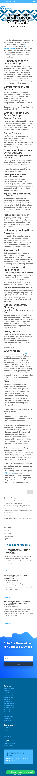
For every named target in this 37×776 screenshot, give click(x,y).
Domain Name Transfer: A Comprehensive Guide (18, 518)
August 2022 (7, 539)
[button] (20, 772)
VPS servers (10, 473)
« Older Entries (8, 571)
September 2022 (8, 536)
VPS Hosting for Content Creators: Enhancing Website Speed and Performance (17, 550)
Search (30, 492)
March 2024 (7, 533)
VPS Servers (22, 26)
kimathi (15, 26)
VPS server (28, 354)
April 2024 (6, 530)
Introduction (7, 515)
